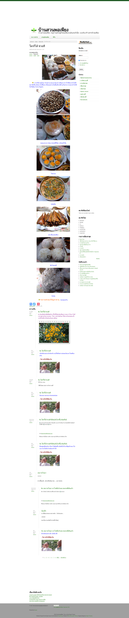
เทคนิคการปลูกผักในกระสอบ (86, 277)
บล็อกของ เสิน (32, 306)
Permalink (30, 315)
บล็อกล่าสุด (83, 88)
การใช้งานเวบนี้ (84, 80)
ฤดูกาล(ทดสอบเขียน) (84, 250)
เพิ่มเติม (98, 258)
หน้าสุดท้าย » (63, 557)
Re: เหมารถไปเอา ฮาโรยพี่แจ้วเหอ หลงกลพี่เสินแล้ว (57, 488)
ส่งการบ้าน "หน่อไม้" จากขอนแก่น (37, 601)
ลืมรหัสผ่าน (82, 65)
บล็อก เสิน (41, 41)
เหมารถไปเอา (42, 473)
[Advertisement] (64, 13)
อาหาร (30, 54)
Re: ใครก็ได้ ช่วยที (43, 312)
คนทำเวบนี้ (83, 94)
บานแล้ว (82, 248)
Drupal (35, 610)
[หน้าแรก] (33, 30)
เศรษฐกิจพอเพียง (45, 37)
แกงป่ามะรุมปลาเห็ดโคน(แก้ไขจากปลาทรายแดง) (40, 594)
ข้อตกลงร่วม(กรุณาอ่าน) (86, 77)
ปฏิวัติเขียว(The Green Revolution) (87, 266)
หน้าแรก (32, 41)
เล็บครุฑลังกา (83, 257)
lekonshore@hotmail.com (46, 433)
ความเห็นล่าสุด (83, 83)
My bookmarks (83, 99)
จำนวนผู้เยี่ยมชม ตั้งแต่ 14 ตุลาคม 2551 (62, 607)
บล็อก (36, 41)
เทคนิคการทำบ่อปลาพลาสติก (86, 285)
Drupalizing (60, 615)
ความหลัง (82, 255)
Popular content (84, 91)
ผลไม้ (35, 55)
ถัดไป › (58, 557)
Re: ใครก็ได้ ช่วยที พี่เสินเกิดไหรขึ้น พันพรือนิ (53, 420)
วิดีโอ (54, 37)
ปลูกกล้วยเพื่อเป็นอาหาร (85, 244)
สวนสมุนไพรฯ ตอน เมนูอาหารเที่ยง (37, 599)
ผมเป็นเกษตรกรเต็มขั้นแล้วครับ (87, 271)
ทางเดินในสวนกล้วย (84, 243)
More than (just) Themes (73, 615)
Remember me (83, 60)
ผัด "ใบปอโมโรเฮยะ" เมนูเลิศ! (36, 596)
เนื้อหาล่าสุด (83, 86)
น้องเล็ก (43, 511)
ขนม (38, 55)
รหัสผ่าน (81, 55)
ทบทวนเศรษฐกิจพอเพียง (85, 264)
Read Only (82, 239)
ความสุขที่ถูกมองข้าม (84, 273)
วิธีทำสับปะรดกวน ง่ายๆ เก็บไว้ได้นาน (88, 241)
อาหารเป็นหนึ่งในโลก (34, 598)
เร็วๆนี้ (81, 246)
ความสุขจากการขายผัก (85, 282)
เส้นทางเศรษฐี (83, 275)
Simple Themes (89, 615)
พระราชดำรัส (34, 37)
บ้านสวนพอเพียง (53, 30)
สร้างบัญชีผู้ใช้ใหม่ (84, 63)
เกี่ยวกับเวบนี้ (83, 97)
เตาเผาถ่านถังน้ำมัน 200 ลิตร (86, 283)
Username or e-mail (83, 50)
